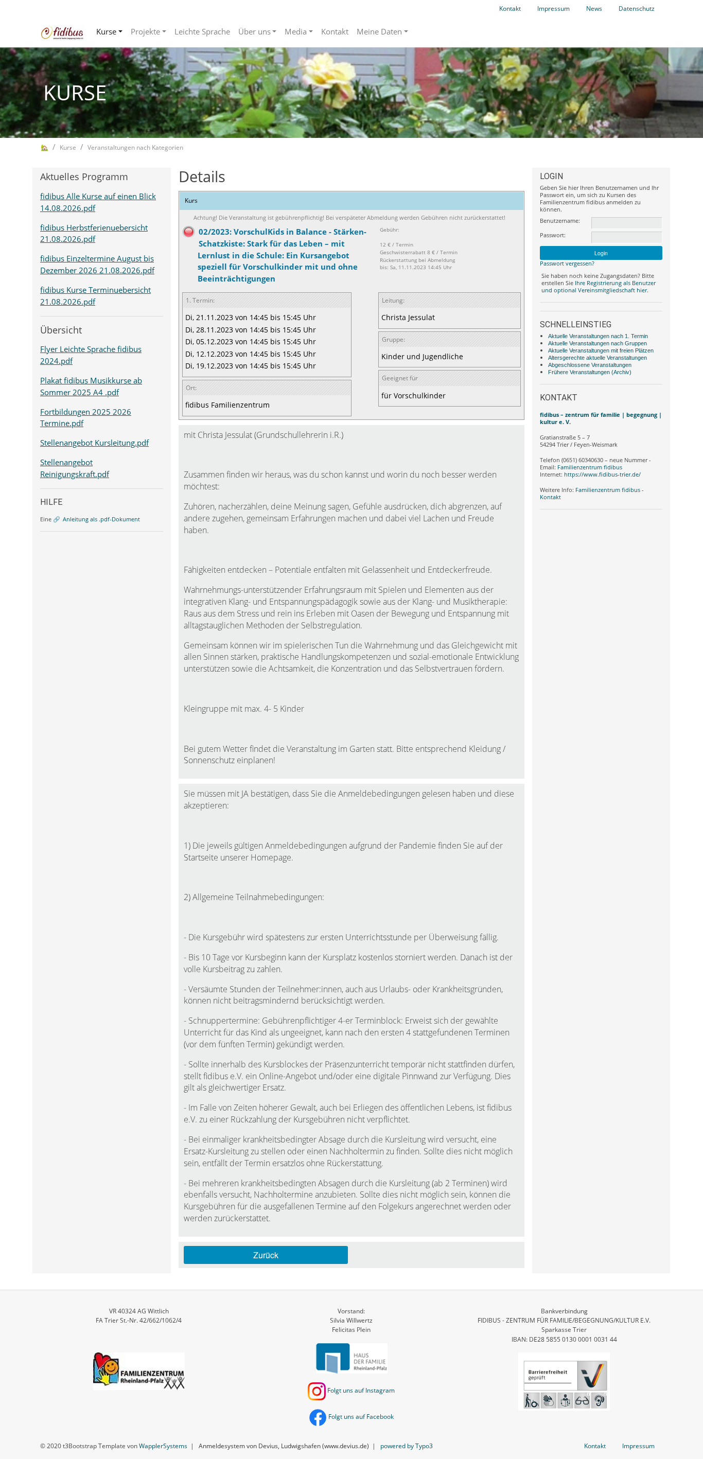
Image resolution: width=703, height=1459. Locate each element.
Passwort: (553, 235)
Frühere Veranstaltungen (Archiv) (589, 372)
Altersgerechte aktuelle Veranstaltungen (597, 358)
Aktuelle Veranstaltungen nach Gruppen (597, 343)
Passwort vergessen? (567, 263)
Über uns (254, 31)
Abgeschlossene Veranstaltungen (589, 365)
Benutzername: (560, 220)
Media (296, 31)
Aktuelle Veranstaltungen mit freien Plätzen (601, 350)
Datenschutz (637, 8)
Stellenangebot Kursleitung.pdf (94, 442)
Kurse (106, 31)
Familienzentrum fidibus (589, 467)
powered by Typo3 (406, 1446)
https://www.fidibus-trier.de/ (602, 474)
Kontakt (510, 8)
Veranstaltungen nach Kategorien (135, 147)
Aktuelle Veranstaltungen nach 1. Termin (598, 336)
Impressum (553, 8)
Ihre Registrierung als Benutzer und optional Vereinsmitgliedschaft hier (598, 286)
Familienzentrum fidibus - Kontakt (592, 493)
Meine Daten (379, 31)
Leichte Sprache (202, 31)
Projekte (145, 31)
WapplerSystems (163, 1446)
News (594, 8)
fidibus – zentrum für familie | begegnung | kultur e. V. (601, 418)
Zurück (265, 1255)
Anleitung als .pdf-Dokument (101, 519)
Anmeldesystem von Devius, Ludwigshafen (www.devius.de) (284, 1446)
